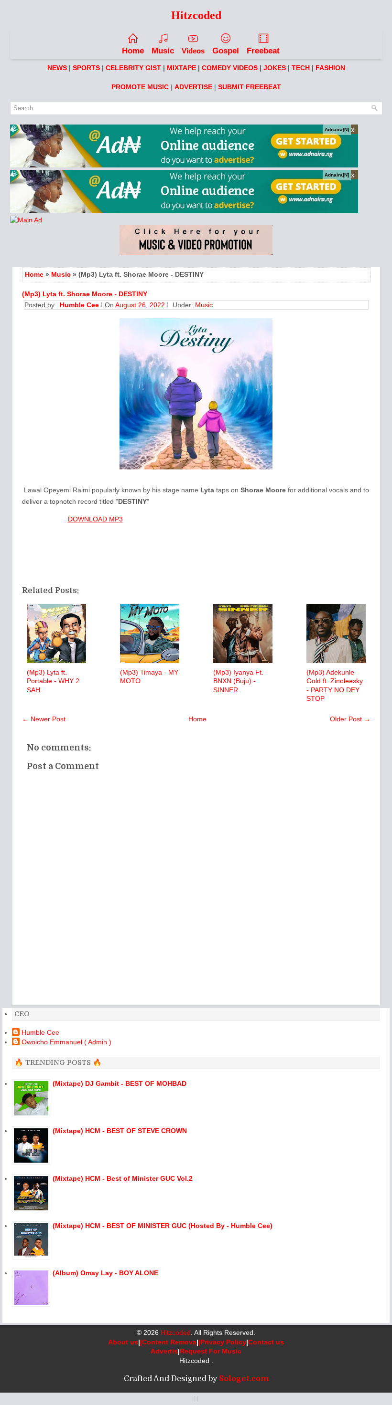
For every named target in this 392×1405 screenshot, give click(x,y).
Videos (193, 51)
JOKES (274, 68)
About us (123, 1342)
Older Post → (350, 719)
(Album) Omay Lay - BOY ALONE (105, 1273)
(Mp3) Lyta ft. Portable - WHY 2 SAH (53, 680)
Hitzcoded (176, 1332)
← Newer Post (43, 719)
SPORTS (86, 68)
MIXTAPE (181, 68)
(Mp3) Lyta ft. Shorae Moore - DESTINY (84, 294)
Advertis (164, 1351)
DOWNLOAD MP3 (95, 519)
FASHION (330, 68)
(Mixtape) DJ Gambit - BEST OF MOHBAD (119, 1083)
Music (163, 50)
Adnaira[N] (337, 129)
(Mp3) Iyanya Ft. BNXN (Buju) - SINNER (238, 680)
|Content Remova (168, 1342)
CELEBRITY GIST (133, 68)
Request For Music (210, 1351)
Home (133, 50)
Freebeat (263, 50)
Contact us (266, 1342)
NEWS (57, 68)
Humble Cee (40, 1032)
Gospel (225, 50)
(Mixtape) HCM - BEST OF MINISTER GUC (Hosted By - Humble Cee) (162, 1225)
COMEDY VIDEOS (230, 68)
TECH (301, 68)
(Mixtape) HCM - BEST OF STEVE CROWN (120, 1130)
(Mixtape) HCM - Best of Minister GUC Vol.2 (123, 1178)
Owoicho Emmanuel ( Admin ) (66, 1042)
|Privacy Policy (222, 1342)
